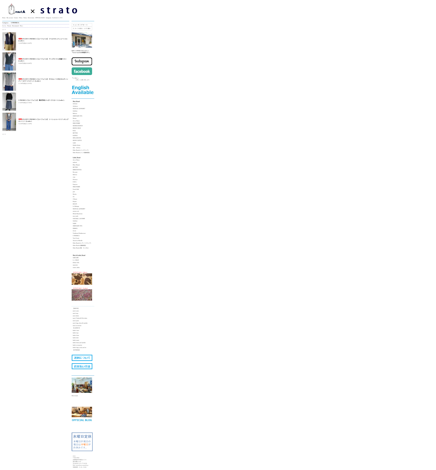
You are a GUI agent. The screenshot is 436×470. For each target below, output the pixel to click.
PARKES (74, 228)
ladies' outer (75, 330)
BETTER (75, 133)
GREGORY (75, 257)
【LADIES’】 (76, 328)
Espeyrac (75, 184)
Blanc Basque (76, 164)
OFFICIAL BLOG (40, 17)
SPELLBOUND (76, 138)
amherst (74, 162)
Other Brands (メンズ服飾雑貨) (81, 152)
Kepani (74, 201)
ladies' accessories (77, 345)
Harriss (74, 118)
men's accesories (76, 325)
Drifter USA (75, 262)
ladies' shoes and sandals (78, 342)
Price (21, 25)
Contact (16, 17)
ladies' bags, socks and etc (79, 347)
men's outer (75, 311)
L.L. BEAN (75, 260)
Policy (20, 17)
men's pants (75, 320)
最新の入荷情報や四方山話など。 (81, 51)
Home (3, 17)
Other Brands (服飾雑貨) (79, 245)
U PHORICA (14, 23)
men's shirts (75, 315)
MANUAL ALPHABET (78, 108)
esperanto (75, 265)
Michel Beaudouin (77, 213)
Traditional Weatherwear (79, 233)
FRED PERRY (76, 123)
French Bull (75, 189)
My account (10, 17)
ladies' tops (75, 332)
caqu (73, 177)
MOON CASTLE (77, 140)
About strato (31, 17)
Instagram (48, 17)
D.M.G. (74, 182)
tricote (74, 230)
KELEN (74, 204)
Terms (25, 17)
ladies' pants (75, 340)
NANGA (74, 111)
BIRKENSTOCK (77, 169)
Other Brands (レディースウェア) (81, 243)
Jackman (74, 103)
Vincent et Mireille (77, 240)
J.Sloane (74, 199)
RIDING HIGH (76, 128)
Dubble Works (76, 145)
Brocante (74, 172)
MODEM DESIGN (77, 125)
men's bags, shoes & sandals (79, 323)
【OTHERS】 (76, 350)
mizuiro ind (75, 211)
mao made (75, 216)
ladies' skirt (75, 337)
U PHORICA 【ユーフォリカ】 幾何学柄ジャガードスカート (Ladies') (41, 100)
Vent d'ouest (75, 238)
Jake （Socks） (76, 147)
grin (73, 191)
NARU (74, 223)
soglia (74, 142)
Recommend (15, 25)
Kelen (74, 130)
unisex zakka (76, 267)
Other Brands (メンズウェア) (80, 150)
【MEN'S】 (75, 308)
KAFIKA (75, 135)
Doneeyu (75, 179)
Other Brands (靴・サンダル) (80, 248)
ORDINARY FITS (77, 116)
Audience (75, 106)
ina (73, 196)
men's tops (75, 313)
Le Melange (75, 206)
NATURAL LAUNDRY (78, 218)
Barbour (74, 113)
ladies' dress (75, 335)
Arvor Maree (76, 121)
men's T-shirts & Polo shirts (79, 318)
